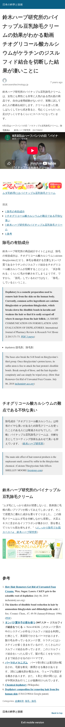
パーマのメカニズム (16, 662)
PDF (8, 618)
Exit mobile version (32, 722)
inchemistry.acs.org (24, 383)
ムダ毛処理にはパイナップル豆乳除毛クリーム (29, 193)
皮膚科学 (19, 701)
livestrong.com (34, 470)
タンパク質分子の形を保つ (20, 622)
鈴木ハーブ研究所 (33, 443)
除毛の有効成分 (15, 211)
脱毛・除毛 (30, 701)
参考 (8, 233)
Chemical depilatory (16, 685)
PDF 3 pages (27, 336)
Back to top (57, 713)
